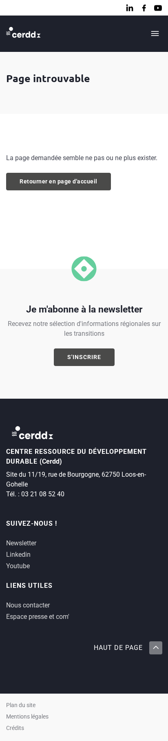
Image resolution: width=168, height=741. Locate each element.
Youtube (18, 566)
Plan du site (20, 705)
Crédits (15, 728)
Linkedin (18, 554)
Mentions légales (27, 716)
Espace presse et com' (37, 616)
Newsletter (21, 543)
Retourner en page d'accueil (58, 181)
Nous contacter (28, 605)
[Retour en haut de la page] (155, 647)
